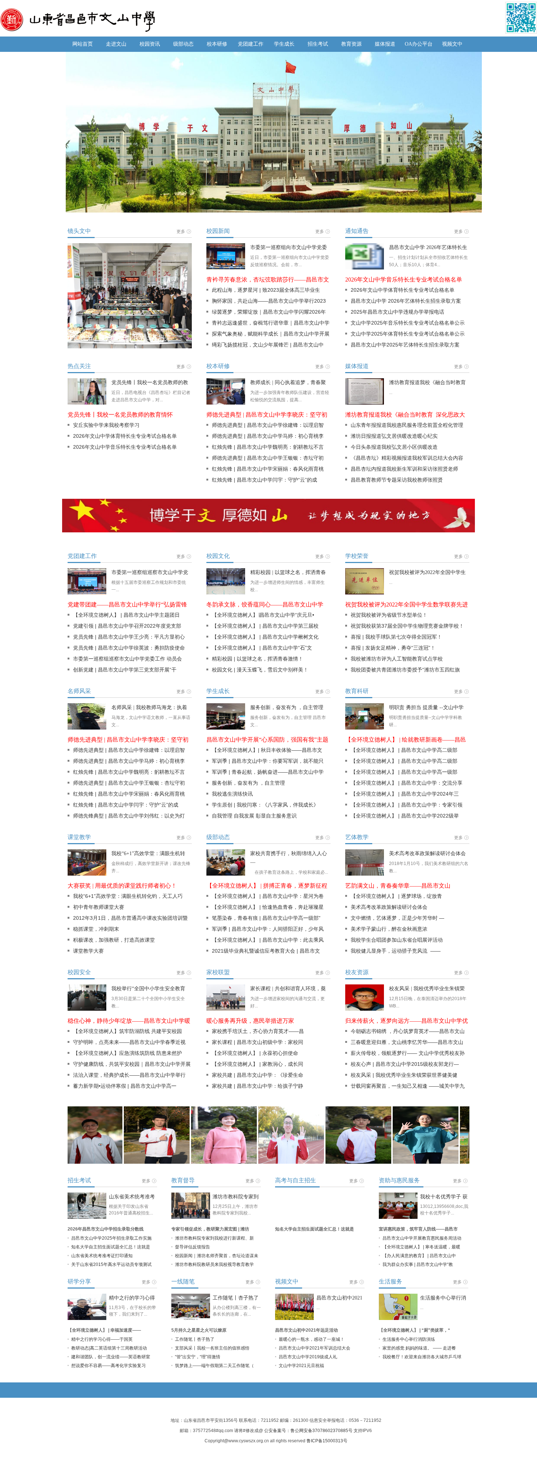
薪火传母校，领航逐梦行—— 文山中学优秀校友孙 (408, 1053)
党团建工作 (250, 44)
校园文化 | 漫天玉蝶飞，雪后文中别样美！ (260, 670)
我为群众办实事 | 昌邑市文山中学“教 (417, 1264)
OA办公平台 (419, 44)
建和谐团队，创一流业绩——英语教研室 (110, 1356)
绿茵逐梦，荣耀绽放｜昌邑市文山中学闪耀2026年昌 (266, 313)
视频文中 (452, 44)
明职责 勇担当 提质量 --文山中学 (426, 707)
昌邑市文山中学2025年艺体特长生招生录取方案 (405, 345)
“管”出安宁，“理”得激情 (197, 1356)
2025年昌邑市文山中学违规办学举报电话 (397, 312)
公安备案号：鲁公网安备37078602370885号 (308, 1430)
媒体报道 (385, 44)
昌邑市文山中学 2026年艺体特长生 (428, 247)
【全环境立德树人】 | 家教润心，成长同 (257, 1064)
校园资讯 (150, 44)
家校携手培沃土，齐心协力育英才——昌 (258, 1031)
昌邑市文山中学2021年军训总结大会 (314, 1348)
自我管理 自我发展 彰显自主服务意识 (261, 816)
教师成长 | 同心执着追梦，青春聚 (288, 382)
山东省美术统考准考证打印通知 (102, 1255)
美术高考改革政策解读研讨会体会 (427, 853)
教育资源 (351, 44)
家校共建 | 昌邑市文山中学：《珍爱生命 (257, 1075)
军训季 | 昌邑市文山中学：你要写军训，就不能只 (268, 761)
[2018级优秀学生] (128, 1135)
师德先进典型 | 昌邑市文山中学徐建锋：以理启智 (268, 425)
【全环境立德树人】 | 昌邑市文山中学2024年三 (405, 794)
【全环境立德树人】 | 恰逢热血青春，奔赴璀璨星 (268, 907)
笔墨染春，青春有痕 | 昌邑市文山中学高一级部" (266, 918)
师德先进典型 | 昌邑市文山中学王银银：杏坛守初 (268, 458)
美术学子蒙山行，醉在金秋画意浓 (389, 929)
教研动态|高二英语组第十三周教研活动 (109, 1348)
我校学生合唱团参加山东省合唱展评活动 (397, 940)
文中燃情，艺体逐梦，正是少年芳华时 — (397, 918)
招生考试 (318, 44)
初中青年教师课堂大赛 (98, 907)
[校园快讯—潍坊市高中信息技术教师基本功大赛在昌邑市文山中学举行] (130, 248)
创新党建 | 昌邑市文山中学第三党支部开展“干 (124, 670)
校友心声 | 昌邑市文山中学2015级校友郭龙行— (405, 1064)
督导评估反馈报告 (192, 1247)
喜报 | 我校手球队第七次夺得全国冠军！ (396, 637)
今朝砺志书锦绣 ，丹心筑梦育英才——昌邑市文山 (408, 1031)
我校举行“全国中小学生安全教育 (148, 988)
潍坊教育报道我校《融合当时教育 (427, 382)
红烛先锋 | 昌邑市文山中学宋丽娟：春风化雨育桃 (268, 469)
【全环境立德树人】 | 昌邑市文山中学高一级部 (404, 772)
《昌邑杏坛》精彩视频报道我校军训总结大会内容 (407, 458)
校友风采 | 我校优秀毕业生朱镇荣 (427, 988)
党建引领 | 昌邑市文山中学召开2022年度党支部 (127, 626)
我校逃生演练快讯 (232, 794)
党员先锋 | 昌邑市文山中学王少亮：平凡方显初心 (129, 637)
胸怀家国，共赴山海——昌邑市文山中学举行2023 (269, 301)
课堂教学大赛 (88, 951)
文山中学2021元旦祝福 (301, 1365)
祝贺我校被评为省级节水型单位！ (389, 615)
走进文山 (116, 44)
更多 (180, 231)
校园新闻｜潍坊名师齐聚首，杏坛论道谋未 (216, 1255)
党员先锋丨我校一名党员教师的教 (149, 382)
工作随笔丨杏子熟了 (236, 1298)
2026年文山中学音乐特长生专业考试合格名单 (125, 447)
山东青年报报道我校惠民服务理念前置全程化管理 (407, 425)
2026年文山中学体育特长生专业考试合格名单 (402, 290)
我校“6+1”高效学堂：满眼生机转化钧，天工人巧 (128, 896)
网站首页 (82, 44)
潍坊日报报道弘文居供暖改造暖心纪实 (394, 436)
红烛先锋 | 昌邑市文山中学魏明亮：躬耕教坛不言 (268, 447)
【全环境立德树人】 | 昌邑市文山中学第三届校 (265, 626)
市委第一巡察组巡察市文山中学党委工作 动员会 (127, 659)
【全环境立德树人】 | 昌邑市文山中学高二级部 (404, 750)
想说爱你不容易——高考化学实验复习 (108, 1365)
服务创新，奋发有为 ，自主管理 (286, 707)
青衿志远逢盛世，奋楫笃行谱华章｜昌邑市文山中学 (271, 323)
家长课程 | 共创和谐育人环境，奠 (288, 988)
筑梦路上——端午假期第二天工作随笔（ (214, 1365)
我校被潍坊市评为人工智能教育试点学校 (397, 659)
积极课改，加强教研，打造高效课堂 (114, 940)
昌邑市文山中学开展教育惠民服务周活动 (421, 1238)
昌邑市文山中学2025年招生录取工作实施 (111, 1238)
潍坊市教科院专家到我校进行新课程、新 (214, 1238)
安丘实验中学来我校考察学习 (106, 425)
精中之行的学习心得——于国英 (102, 1339)
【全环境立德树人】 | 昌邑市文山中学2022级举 (405, 816)
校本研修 (217, 44)
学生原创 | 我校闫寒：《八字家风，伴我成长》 (265, 805)
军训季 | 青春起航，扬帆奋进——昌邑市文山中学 (268, 772)
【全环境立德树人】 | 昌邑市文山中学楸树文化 (265, 637)
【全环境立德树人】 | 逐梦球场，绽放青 (396, 896)
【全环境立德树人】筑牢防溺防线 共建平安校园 (127, 1031)
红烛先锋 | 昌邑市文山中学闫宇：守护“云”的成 (264, 480)
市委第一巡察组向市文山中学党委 (288, 247)
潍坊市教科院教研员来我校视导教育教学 (214, 1264)
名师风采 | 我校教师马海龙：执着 (149, 707)
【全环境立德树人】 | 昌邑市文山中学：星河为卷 (268, 896)
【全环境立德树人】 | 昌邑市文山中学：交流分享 (406, 783)
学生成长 (284, 44)
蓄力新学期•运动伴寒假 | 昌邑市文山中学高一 (124, 1086)
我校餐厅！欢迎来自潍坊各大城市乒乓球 (421, 1356)
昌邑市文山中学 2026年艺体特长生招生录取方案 (406, 301)
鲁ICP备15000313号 (326, 1440)
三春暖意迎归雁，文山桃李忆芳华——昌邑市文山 (407, 1042)
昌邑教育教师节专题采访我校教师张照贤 (397, 480)
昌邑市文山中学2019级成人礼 (308, 1356)
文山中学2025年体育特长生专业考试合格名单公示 (408, 334)
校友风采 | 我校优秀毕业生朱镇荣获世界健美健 (404, 1075)
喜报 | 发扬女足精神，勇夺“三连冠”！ (393, 648)
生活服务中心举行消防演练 (408, 1339)
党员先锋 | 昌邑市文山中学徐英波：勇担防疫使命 (129, 648)
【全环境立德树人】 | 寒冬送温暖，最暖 (421, 1247)
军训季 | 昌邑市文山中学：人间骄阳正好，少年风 (268, 929)
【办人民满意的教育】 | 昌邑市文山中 (419, 1255)
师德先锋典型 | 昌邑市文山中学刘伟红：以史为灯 (129, 816)
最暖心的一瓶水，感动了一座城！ (311, 1339)
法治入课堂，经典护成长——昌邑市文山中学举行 (129, 1075)
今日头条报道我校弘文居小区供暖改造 (394, 447)
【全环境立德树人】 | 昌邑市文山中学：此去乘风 (268, 940)
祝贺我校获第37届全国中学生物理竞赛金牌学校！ (407, 626)
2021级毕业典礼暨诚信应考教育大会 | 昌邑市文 (266, 951)
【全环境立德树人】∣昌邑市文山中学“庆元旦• (263, 615)
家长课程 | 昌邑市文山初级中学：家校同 (257, 1042)
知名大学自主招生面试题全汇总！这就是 (110, 1247)
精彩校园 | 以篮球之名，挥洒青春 (288, 572)
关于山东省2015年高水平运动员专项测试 (111, 1264)
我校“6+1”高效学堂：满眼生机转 (148, 853)
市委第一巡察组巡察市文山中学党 (149, 572)
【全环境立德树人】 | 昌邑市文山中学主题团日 (126, 615)
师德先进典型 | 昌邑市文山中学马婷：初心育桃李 (268, 436)
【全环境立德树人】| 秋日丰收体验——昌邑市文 (267, 750)
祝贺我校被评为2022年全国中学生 (427, 572)
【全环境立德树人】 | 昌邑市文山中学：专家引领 (406, 805)
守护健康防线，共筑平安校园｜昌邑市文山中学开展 (132, 1064)
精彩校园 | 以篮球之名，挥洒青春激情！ (257, 659)
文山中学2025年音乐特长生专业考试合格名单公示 (408, 323)
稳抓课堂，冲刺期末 (96, 929)
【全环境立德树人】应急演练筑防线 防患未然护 (127, 1053)
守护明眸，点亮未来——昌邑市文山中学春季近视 (129, 1042)
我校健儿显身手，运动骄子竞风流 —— (396, 951)
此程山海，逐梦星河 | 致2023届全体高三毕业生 (266, 290)
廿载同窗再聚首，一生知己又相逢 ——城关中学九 (408, 1086)
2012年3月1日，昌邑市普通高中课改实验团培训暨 (130, 918)
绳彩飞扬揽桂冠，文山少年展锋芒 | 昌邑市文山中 (268, 345)
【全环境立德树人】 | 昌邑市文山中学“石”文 (262, 648)
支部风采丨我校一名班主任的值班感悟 (212, 1348)
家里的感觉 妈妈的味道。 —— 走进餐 (419, 1348)
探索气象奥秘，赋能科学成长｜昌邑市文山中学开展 (271, 334)
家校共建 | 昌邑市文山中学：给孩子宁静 (257, 1086)
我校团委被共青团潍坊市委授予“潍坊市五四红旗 (405, 670)
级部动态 (183, 44)
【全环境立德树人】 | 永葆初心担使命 (255, 1053)
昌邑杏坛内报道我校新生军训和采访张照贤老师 (404, 469)
